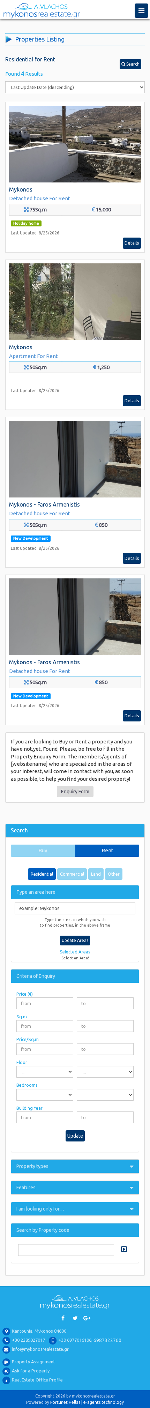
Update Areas (75, 940)
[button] (130, 64)
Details (132, 243)
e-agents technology (103, 1402)
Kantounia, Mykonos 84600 (39, 1331)
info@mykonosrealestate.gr (40, 1349)
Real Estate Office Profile (37, 1380)
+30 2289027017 (28, 1340)
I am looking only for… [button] (40, 1209)
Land (96, 873)
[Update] (123, 1249)
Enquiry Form (75, 791)
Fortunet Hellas (65, 1402)
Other (114, 873)
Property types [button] (32, 1166)
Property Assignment (33, 1362)
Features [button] (26, 1187)
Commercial (72, 873)
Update (75, 1136)
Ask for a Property (31, 1371)
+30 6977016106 (74, 1340)
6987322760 (107, 1340)
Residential (42, 873)
